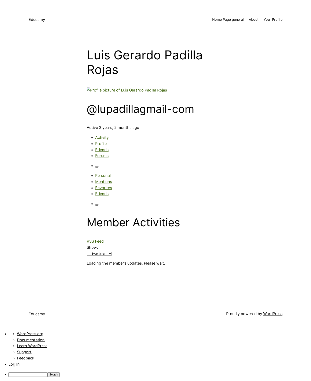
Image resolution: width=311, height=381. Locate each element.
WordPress (272, 313)
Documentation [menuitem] (31, 340)
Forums (102, 155)
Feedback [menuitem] (25, 358)
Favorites (103, 188)
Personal (103, 175)
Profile (101, 143)
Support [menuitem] (24, 352)
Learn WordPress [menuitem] (32, 346)
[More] (97, 167)
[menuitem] (159, 374)
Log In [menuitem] (14, 364)
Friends (102, 149)
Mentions (103, 181)
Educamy (37, 19)
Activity (102, 137)
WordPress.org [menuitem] (30, 334)
